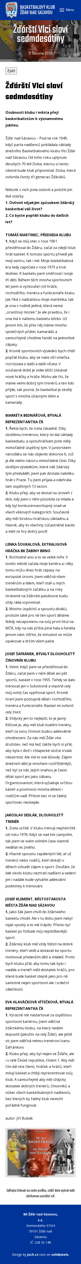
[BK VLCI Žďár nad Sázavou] (30, 10)
